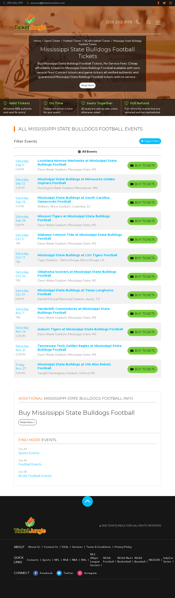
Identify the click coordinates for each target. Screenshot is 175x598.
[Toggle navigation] (158, 22)
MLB (65, 559)
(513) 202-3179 (15, 2)
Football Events (30, 464)
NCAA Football (108, 560)
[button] (148, 22)
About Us (34, 546)
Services (77, 546)
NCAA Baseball (139, 560)
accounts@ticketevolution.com (48, 2)
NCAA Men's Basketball (125, 560)
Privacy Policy (123, 546)
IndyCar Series (168, 560)
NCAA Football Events (34, 476)
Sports (46, 559)
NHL (83, 559)
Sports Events (28, 453)
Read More (87, 85)
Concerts (33, 559)
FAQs (65, 546)
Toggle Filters (151, 141)
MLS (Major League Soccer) (95, 560)
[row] (87, 165)
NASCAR (154, 559)
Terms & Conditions (98, 546)
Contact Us (51, 546)
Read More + (27, 422)
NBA (74, 559)
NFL (56, 559)
